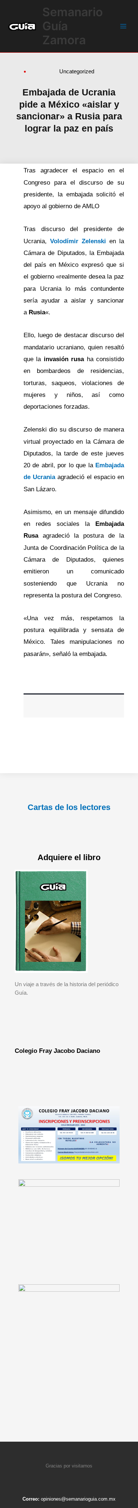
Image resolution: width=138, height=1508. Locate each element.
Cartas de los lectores (69, 807)
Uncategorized (76, 71)
